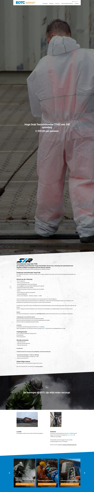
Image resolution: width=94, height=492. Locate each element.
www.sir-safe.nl (39, 366)
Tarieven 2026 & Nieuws (67, 3)
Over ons (57, 3)
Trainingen (45, 3)
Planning (51, 3)
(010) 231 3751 (75, 1)
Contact (77, 3)
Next (84, 473)
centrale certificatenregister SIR (69, 444)
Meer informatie (24, 484)
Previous (9, 473)
